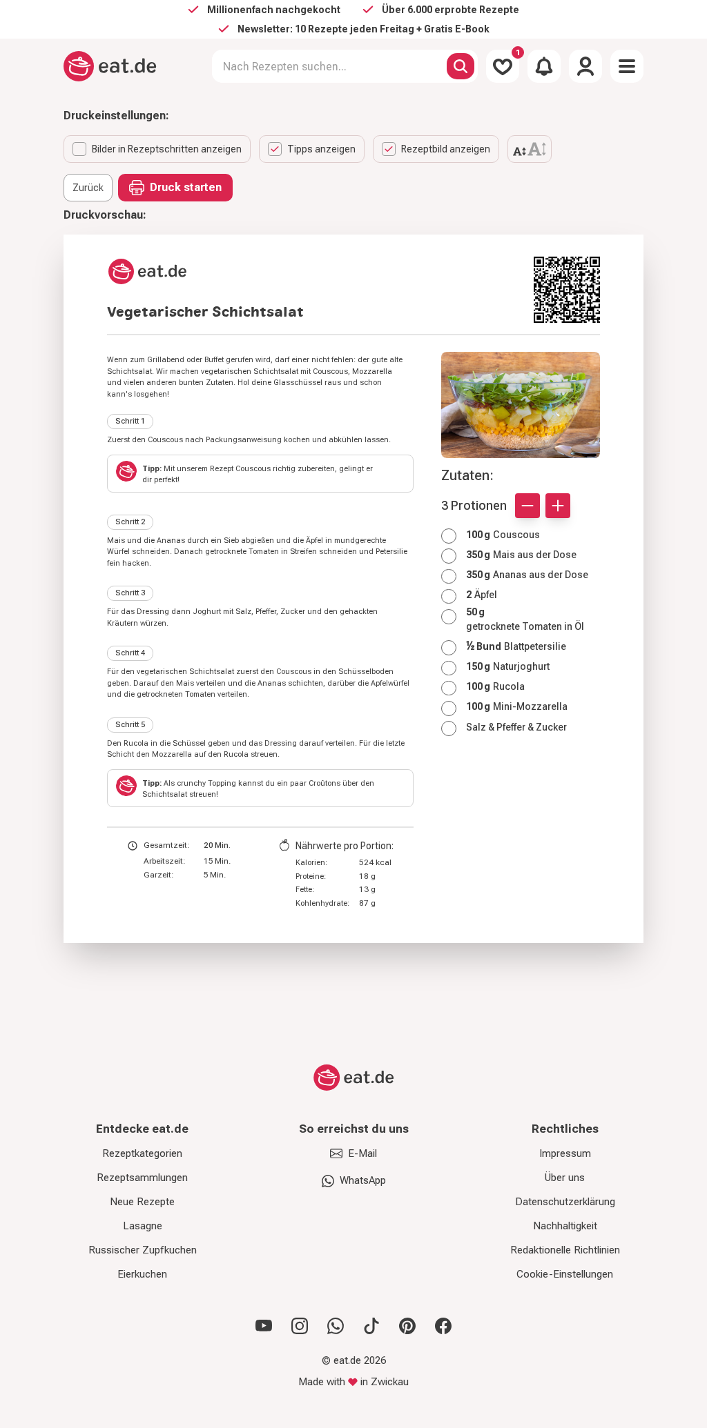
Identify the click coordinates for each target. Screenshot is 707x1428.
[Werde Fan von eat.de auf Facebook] (443, 1326)
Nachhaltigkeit (565, 1226)
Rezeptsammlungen (142, 1177)
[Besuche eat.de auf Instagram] (300, 1326)
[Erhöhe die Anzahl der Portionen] (557, 505)
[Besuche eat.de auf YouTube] (264, 1326)
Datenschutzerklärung (565, 1202)
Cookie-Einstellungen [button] (564, 1274)
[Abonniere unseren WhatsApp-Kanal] (336, 1326)
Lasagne (142, 1226)
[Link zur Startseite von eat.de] (315, 271)
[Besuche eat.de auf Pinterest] (407, 1326)
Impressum (565, 1153)
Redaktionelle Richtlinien (565, 1250)
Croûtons (324, 783)
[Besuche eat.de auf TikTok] (371, 1326)
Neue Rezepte (142, 1202)
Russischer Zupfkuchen (142, 1250)
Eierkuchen (142, 1274)
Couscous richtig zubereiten (285, 468)
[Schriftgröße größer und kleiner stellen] (529, 149)
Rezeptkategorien (142, 1153)
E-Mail (362, 1153)
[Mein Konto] (585, 66)
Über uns (565, 1177)
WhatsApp (363, 1180)
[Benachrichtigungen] (544, 66)
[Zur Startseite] (110, 66)
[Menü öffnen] (626, 66)
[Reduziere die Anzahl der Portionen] (527, 505)
